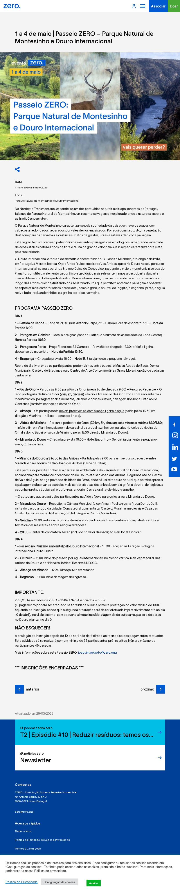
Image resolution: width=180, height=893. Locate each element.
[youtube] (174, 469)
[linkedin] (174, 447)
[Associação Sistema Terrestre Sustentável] (12, 6)
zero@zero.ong (24, 811)
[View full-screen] (90, 106)
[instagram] (174, 435)
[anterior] (19, 689)
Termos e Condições (28, 848)
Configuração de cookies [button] (59, 882)
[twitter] (174, 458)
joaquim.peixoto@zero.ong (97, 652)
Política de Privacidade (21, 882)
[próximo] (160, 689)
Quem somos (23, 831)
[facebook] (174, 424)
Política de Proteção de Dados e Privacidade (42, 839)
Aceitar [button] (93, 883)
